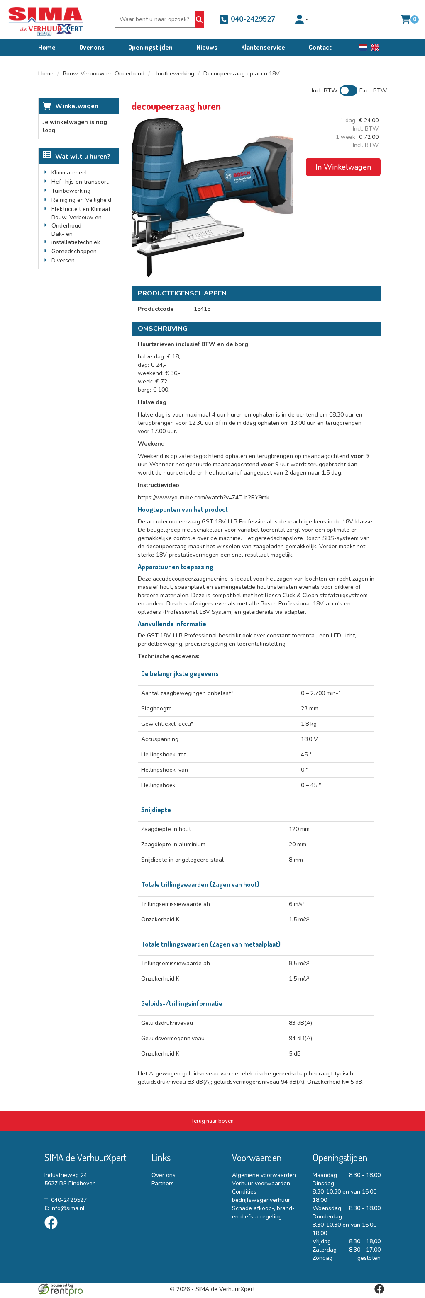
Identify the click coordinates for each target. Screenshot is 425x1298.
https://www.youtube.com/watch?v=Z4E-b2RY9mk (203, 497)
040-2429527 (252, 19)
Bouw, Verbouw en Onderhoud (103, 73)
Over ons (92, 47)
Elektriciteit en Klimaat (80, 209)
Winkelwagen (76, 106)
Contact (320, 47)
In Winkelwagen (343, 167)
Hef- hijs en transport (79, 182)
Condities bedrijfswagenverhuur (261, 1196)
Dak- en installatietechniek (75, 238)
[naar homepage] (45, 19)
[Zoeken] (199, 19)
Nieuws (206, 47)
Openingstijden (150, 47)
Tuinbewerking (70, 191)
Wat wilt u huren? (82, 157)
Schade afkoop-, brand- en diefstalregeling (263, 1212)
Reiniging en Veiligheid (81, 200)
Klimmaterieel (69, 173)
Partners (162, 1183)
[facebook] (53, 1231)
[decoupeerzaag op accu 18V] (212, 197)
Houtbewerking (174, 73)
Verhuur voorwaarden (261, 1183)
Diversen (63, 260)
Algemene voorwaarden (264, 1175)
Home (47, 47)
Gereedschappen (74, 251)
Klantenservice (263, 47)
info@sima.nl (64, 1208)
